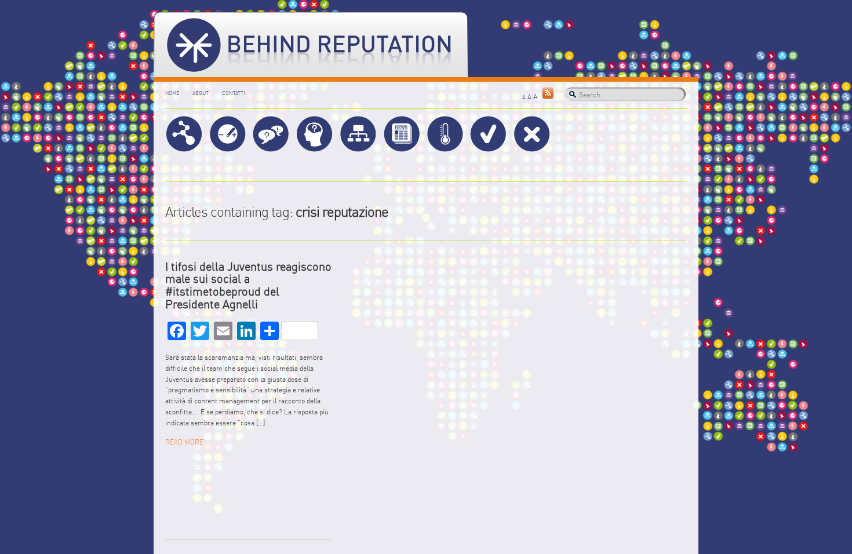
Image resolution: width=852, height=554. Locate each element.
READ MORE (184, 442)
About (200, 93)
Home (172, 93)
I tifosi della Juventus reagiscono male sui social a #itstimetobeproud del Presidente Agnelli (248, 285)
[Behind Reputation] (311, 44)
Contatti (233, 93)
